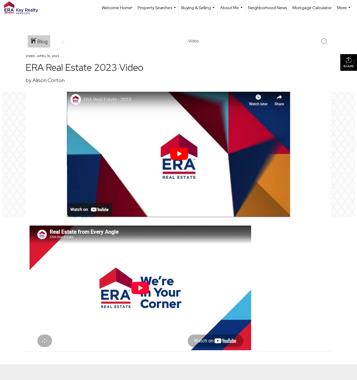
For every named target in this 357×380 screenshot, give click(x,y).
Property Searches (157, 10)
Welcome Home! (117, 7)
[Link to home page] (23, 8)
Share (349, 66)
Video (30, 56)
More (344, 10)
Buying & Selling (198, 10)
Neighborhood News (267, 7)
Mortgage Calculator (312, 7)
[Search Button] (324, 41)
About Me (232, 10)
